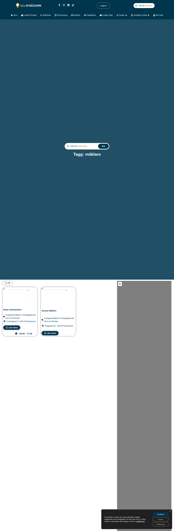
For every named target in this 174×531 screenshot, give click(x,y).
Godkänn (160, 514)
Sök (103, 146)
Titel (6, 283)
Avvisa (160, 519)
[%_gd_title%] (31, 293)
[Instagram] (64, 5)
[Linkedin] (68, 5)
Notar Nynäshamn (12, 309)
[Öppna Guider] (126, 15)
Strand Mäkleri (49, 311)
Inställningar (160, 524)
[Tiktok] (73, 5)
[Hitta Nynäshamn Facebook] (59, 5)
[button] (24, 333)
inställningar (140, 521)
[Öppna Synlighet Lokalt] (148, 15)
